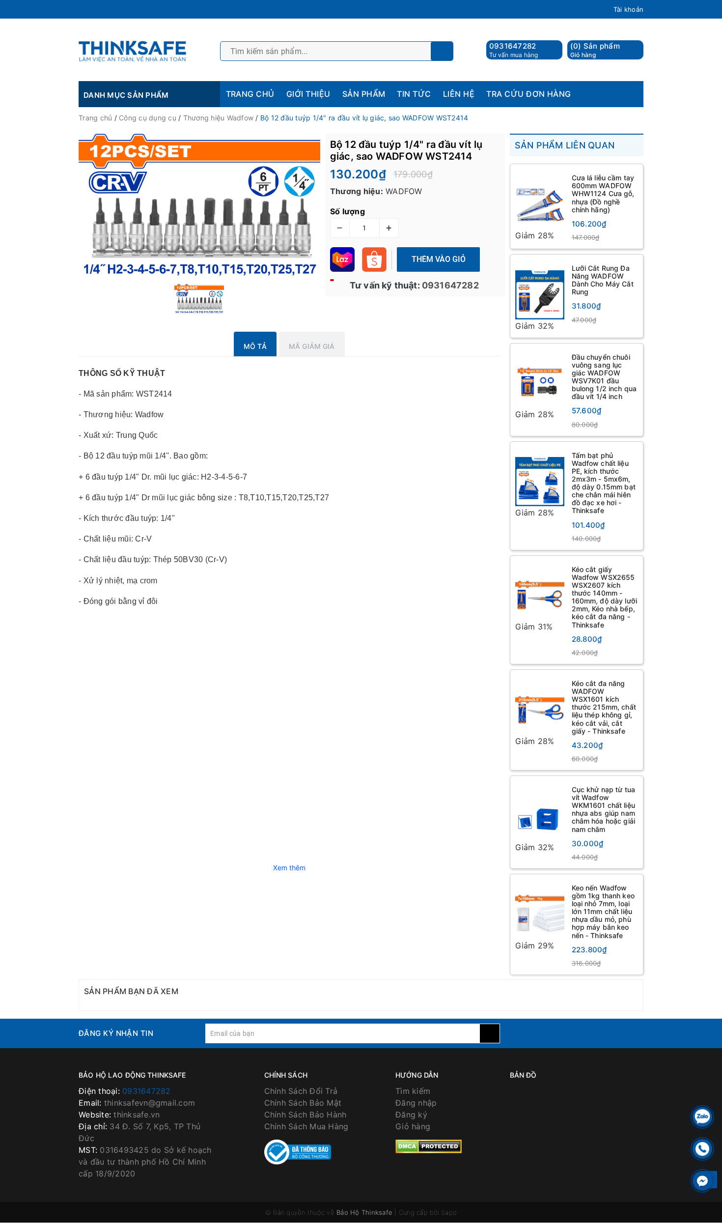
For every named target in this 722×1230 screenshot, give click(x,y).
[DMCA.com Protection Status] (428, 1146)
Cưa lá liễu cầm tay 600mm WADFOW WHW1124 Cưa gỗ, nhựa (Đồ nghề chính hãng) (603, 193)
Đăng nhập (416, 1103)
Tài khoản (628, 9)
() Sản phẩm (595, 49)
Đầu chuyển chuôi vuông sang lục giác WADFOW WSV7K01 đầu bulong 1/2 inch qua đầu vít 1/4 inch (604, 376)
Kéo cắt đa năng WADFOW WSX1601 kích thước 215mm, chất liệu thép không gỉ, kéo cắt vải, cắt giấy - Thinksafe (604, 707)
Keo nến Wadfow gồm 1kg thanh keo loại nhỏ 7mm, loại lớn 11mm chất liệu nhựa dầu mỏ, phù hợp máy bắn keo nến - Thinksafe (603, 912)
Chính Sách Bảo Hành (305, 1114)
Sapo (449, 1212)
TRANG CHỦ (250, 94)
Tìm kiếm (412, 1091)
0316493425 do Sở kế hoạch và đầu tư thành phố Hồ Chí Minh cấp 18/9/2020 (145, 1161)
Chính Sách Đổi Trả (301, 1091)
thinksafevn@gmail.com (149, 1103)
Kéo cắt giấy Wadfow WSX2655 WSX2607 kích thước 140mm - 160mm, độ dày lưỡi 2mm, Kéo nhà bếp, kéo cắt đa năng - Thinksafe (605, 597)
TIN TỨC (414, 94)
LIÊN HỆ (458, 94)
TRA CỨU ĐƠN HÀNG (528, 94)
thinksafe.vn (136, 1114)
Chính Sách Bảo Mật (303, 1103)
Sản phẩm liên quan (565, 145)
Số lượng (347, 211)
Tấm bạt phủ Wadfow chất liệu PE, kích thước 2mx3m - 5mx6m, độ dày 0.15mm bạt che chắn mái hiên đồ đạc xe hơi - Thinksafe (604, 483)
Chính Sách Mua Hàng (306, 1126)
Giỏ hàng (412, 1126)
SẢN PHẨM (364, 94)
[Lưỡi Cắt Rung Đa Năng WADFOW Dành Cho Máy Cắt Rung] (539, 289)
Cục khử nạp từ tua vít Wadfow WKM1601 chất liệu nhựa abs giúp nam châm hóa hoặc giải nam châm (604, 809)
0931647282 (512, 46)
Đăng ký (411, 1114)
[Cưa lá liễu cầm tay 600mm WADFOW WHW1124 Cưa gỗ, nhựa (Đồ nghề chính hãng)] (539, 199)
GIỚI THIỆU (308, 94)
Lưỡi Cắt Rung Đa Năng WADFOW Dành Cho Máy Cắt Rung (603, 280)
